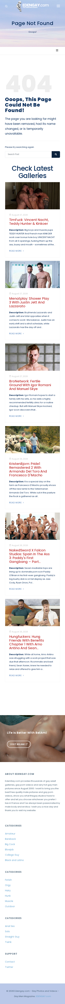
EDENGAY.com (43, 996)
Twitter (9, 967)
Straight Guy (12, 936)
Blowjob (9, 849)
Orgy (8, 885)
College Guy (12, 854)
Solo (7, 931)
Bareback (10, 839)
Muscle (9, 901)
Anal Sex (10, 926)
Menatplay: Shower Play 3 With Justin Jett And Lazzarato (29, 302)
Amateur (10, 833)
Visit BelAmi (18, 744)
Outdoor (10, 906)
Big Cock (10, 844)
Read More (15, 250)
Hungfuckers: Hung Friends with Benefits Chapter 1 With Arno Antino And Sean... (26, 642)
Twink (8, 942)
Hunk (8, 895)
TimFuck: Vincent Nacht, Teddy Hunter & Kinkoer (29, 221)
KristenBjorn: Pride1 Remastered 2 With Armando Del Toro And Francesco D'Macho (28, 469)
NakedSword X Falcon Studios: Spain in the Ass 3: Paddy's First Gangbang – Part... (29, 556)
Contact (10, 961)
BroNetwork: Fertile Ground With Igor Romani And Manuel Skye (30, 385)
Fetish (8, 880)
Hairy (8, 890)
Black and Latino (14, 860)
